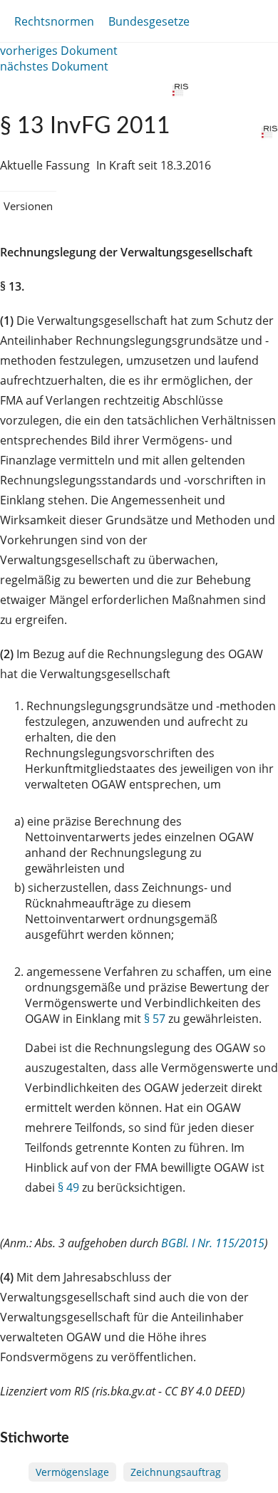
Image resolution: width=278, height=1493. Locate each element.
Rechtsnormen (54, 21)
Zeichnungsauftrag (175, 1472)
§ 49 (68, 1187)
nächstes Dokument (54, 66)
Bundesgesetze (149, 21)
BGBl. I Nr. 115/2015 (212, 1243)
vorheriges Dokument (59, 50)
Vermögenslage (72, 1472)
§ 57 (154, 1018)
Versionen (28, 206)
